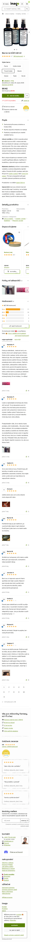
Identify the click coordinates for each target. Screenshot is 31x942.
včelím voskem (13, 173)
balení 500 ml (20, 182)
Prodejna (5, 909)
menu (7, 4)
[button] (15, 120)
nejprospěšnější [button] (7, 339)
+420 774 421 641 (10, 837)
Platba (11, 864)
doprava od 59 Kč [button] (7, 85)
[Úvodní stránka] (3, 14)
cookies (19, 914)
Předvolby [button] (13, 920)
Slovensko (7, 876)
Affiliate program (7, 897)
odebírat (23, 820)
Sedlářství (7, 220)
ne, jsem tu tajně (14, 930)
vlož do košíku (14, 95)
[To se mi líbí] (27, 390)
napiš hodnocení (16, 326)
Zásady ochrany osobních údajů (14, 935)
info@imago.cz (8, 841)
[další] (4, 697)
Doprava (4, 864)
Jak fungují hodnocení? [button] (22, 335)
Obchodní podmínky (8, 887)
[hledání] (27, 9)
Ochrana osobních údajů (9, 889)
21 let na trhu (8, 725)
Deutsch (6, 880)
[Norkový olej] (12, 252)
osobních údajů (25, 826)
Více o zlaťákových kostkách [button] (17, 333)
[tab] (14, 49)
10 (24, 692)
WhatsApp (7, 845)
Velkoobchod (6, 893)
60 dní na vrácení (9, 722)
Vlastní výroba (8, 728)
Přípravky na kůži (17, 220)
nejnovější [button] (17, 339)
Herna (4, 910)
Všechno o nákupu (7, 862)
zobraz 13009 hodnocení (10, 746)
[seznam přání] (27, 96)
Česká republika (9, 874)
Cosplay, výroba (21, 14)
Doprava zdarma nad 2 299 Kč (13, 720)
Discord (6, 843)
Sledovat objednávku (8, 870)
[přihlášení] (22, 4)
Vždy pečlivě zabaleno (11, 731)
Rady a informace (7, 891)
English (6, 878)
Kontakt (4, 907)
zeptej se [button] (26, 100)
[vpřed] (29, 32)
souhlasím (14, 925)
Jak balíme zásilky (7, 866)
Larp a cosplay (9, 14)
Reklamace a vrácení (8, 868)
